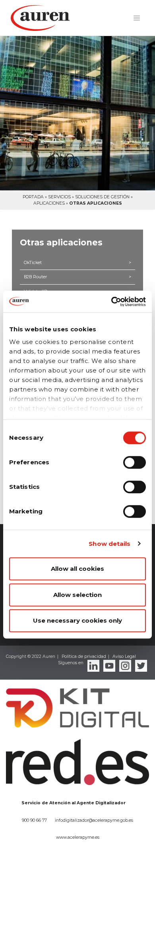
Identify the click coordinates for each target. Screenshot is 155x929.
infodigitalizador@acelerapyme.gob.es (94, 820)
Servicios (59, 196)
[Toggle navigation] (136, 18)
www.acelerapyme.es (77, 837)
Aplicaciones (49, 203)
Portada (33, 196)
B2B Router (77, 276)
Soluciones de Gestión (102, 196)
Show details (109, 543)
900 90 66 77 (34, 820)
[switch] (134, 462)
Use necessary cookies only (77, 620)
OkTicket (77, 262)
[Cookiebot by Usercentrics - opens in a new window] (111, 301)
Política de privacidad (84, 656)
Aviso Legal (124, 656)
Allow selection (77, 594)
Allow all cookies (77, 568)
